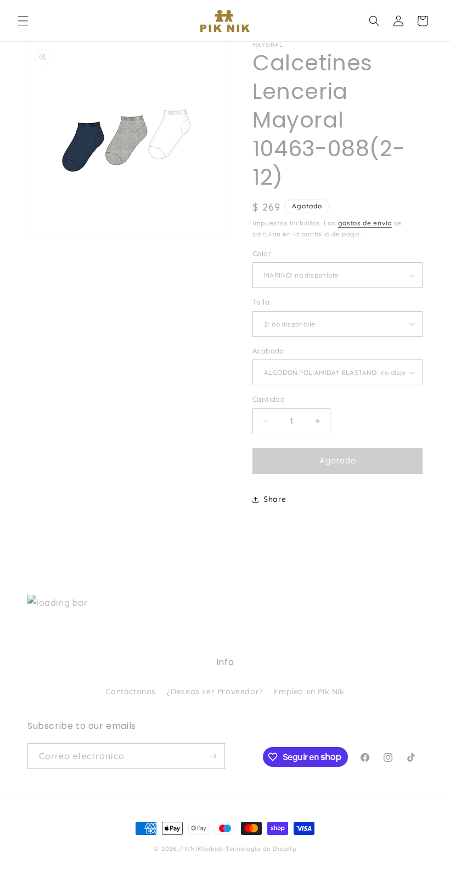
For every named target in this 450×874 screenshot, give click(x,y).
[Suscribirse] (212, 756)
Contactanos (130, 691)
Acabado (268, 350)
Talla (260, 301)
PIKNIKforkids (201, 849)
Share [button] (274, 499)
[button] (23, 21)
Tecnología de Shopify (261, 849)
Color (261, 253)
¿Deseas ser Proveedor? (215, 691)
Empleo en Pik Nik (309, 691)
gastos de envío (365, 223)
